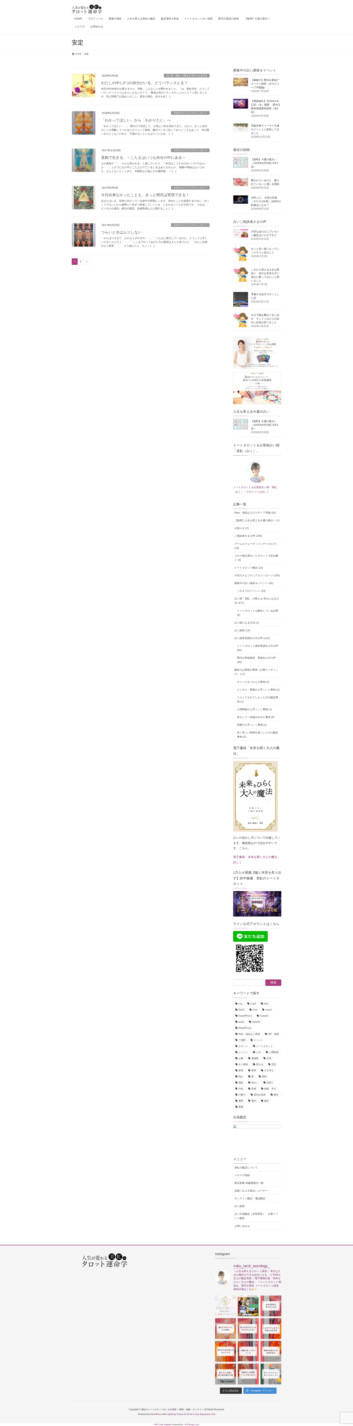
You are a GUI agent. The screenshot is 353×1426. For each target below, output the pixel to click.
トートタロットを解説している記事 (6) (257, 612)
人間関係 (274, 1052)
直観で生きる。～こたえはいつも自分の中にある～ (143, 157)
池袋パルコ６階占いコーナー (251, 1190)
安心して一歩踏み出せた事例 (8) (255, 717)
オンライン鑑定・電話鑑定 (249, 1198)
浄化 (240, 1088)
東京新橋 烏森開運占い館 (248, 1182)
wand (241, 1021)
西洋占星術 (260, 1094)
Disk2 (241, 1009)
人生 (258, 1052)
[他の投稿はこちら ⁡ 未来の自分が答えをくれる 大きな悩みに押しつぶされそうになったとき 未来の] (271, 1306)
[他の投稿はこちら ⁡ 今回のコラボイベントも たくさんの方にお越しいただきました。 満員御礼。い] (248, 1306)
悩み (240, 1076)
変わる (259, 1064)
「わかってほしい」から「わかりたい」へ (136, 120)
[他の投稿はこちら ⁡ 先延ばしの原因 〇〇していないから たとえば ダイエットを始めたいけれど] (248, 1374)
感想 (264, 1076)
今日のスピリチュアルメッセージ (190, 113)
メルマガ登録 (242, 1175)
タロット (243, 1046)
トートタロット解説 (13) (248, 567)
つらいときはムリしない (121, 232)
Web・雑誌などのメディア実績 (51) (255, 512)
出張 (269, 1058)
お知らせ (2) (241, 528)
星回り (270, 1082)
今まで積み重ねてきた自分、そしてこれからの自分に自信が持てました (265, 319)
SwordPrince (245, 1015)
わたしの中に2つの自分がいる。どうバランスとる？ (144, 83)
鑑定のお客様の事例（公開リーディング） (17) (256, 671)
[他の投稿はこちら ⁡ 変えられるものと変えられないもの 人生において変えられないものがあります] (271, 1374)
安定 (273, 1064)
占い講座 (243, 1064)
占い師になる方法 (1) (246, 622)
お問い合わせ (242, 1226)
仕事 (240, 1058)
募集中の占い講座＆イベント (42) (253, 583)
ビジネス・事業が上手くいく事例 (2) (258, 689)
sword (268, 1009)
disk (266, 1003)
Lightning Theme (175, 1414)
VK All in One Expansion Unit (200, 1414)
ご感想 (242, 1040)
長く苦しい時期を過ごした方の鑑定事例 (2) (257, 734)
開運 (240, 1106)
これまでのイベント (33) (251, 590)
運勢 (240, 1100)
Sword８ (264, 1015)
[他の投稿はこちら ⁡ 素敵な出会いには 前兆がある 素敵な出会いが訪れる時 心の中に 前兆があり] (271, 1351)
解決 (276, 1094)
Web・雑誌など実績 (249, 1034)
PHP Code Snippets (163, 1424)
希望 (253, 1070)
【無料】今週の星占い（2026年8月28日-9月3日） (264, 163)
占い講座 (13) (242, 630)
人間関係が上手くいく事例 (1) (254, 709)
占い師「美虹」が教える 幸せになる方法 (187, 75)
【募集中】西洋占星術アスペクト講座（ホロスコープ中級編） (265, 84)
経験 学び (270, 1088)
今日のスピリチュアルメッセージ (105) (257, 575)
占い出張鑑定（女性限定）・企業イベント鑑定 (256, 1216)
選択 (253, 1100)
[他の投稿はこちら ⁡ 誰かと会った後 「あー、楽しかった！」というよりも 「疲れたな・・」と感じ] (248, 1328)
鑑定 (266, 1100)
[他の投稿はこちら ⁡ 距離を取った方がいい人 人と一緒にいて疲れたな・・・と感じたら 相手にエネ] (248, 1351)
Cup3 (253, 1003)
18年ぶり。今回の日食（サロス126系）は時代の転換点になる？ (266, 201)
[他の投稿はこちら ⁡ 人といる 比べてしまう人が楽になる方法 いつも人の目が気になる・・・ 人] (271, 1328)
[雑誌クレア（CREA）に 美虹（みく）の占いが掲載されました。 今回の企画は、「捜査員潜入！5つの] (225, 1306)
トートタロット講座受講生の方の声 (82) (257, 648)
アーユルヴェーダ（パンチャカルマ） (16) (256, 545)
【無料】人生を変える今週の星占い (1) (257, 520)
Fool (255, 1009)
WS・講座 (273, 1034)
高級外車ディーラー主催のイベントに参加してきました (265, 129)
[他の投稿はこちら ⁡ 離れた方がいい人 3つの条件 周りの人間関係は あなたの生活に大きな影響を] (225, 1328)
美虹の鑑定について (246, 1167)
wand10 (256, 1021)
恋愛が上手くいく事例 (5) (252, 724)
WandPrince (244, 1028)
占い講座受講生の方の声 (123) (252, 638)
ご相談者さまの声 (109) (248, 535)
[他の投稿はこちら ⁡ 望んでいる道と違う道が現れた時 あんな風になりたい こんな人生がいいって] (225, 1374)
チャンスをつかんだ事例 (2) (253, 681)
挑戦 (240, 1082)
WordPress (156, 1414)
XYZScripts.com (192, 1424)
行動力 (242, 1094)
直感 (253, 1088)
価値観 (254, 1058)
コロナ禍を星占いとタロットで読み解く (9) (256, 557)
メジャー (243, 1052)
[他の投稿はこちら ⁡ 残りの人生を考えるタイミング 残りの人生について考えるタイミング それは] (225, 1351)
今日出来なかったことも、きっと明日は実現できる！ (145, 195)
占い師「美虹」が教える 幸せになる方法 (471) (256, 600)
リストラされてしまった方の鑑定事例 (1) (257, 699)
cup (240, 1003)
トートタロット (264, 1046)
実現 (240, 1070)
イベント (258, 1040)
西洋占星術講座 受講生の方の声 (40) (256, 660)
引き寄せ (269, 1070)
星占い (254, 1082)
